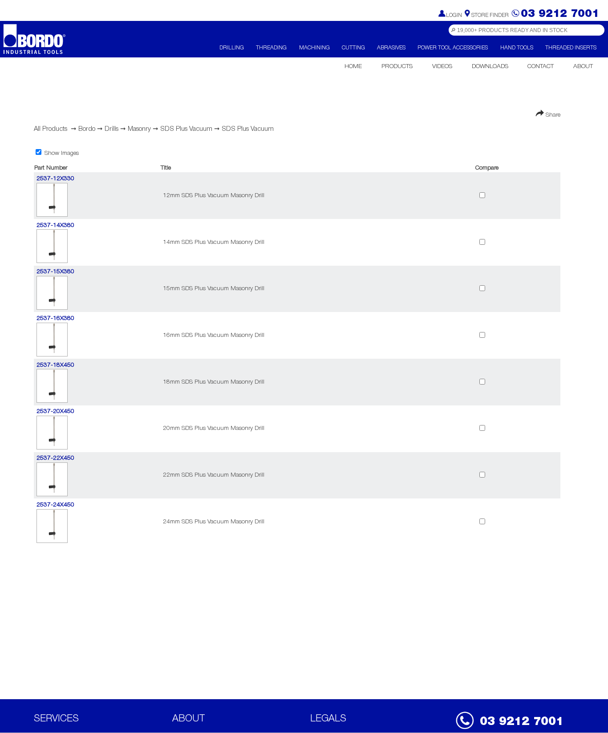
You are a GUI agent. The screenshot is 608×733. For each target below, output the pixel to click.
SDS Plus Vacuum (186, 129)
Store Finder (490, 15)
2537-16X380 (55, 318)
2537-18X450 (55, 365)
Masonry (139, 129)
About (583, 66)
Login (454, 15)
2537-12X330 (55, 179)
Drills (111, 129)
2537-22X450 (55, 458)
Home (353, 66)
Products (397, 66)
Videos (442, 66)
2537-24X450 (55, 505)
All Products (50, 129)
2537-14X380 (55, 225)
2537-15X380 (55, 272)
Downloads (490, 66)
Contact (540, 66)
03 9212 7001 (560, 14)
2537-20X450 (55, 411)
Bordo (86, 129)
